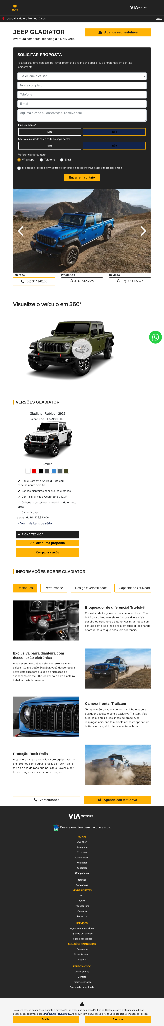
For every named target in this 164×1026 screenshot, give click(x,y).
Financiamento (82, 954)
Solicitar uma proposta (47, 543)
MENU (15, 10)
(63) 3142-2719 (84, 281)
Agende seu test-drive (121, 32)
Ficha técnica (32, 534)
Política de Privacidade (48, 167)
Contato (82, 977)
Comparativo (82, 873)
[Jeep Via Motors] (137, 8)
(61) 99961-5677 (132, 281)
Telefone (49, 159)
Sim (49, 132)
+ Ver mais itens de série (35, 523)
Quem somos (82, 971)
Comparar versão (47, 552)
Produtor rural (82, 906)
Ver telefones (49, 800)
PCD (82, 895)
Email (68, 159)
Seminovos (82, 885)
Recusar (118, 1019)
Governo (82, 911)
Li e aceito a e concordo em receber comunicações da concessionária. (72, 167)
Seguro (82, 959)
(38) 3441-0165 (36, 281)
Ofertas (82, 880)
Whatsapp (28, 159)
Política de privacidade (82, 987)
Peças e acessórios (82, 939)
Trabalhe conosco (82, 982)
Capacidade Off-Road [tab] (134, 588)
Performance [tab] (54, 588)
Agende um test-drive (82, 928)
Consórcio (82, 949)
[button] (21, 231)
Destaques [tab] (25, 588)
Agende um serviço (82, 933)
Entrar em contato (82, 178)
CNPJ (82, 901)
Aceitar (46, 1019)
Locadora (82, 916)
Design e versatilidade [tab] (91, 588)
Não (114, 132)
